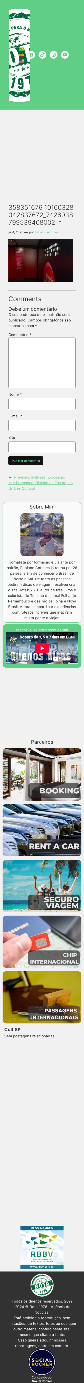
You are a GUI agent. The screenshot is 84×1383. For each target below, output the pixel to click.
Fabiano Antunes (46, 232)
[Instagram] (54, 55)
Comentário (19, 335)
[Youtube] (65, 55)
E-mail (15, 416)
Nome (15, 394)
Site (11, 437)
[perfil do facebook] (31, 55)
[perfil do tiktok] (42, 55)
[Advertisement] (42, 154)
